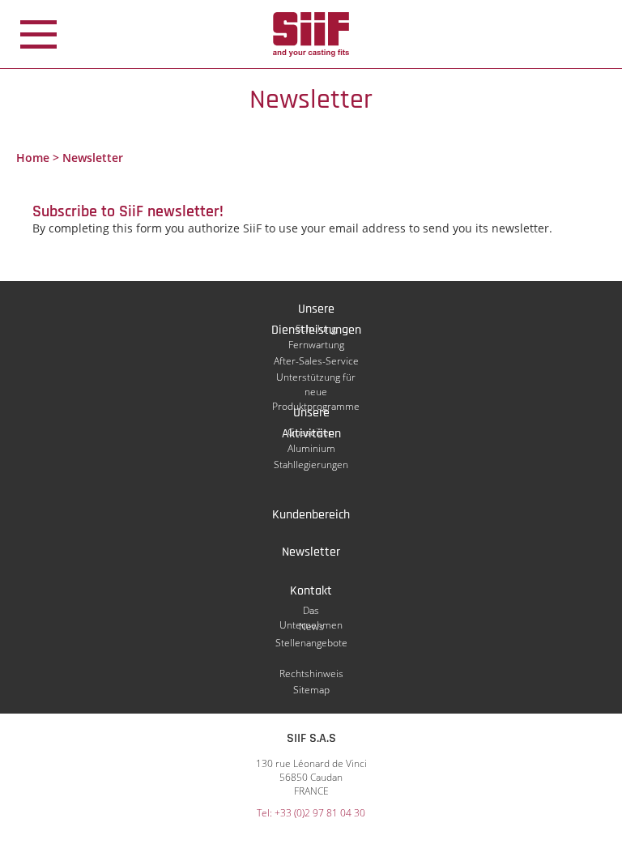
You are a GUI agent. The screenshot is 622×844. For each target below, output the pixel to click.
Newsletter (311, 552)
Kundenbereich (311, 514)
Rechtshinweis (311, 673)
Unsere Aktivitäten (311, 414)
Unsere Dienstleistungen (316, 310)
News (311, 626)
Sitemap (311, 690)
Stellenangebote (311, 643)
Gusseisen (311, 432)
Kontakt (311, 590)
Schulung (316, 328)
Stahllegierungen (311, 464)
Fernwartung (316, 345)
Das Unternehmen (311, 610)
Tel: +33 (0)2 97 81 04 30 (311, 813)
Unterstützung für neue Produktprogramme (316, 377)
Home (32, 157)
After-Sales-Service (316, 361)
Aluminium (311, 448)
